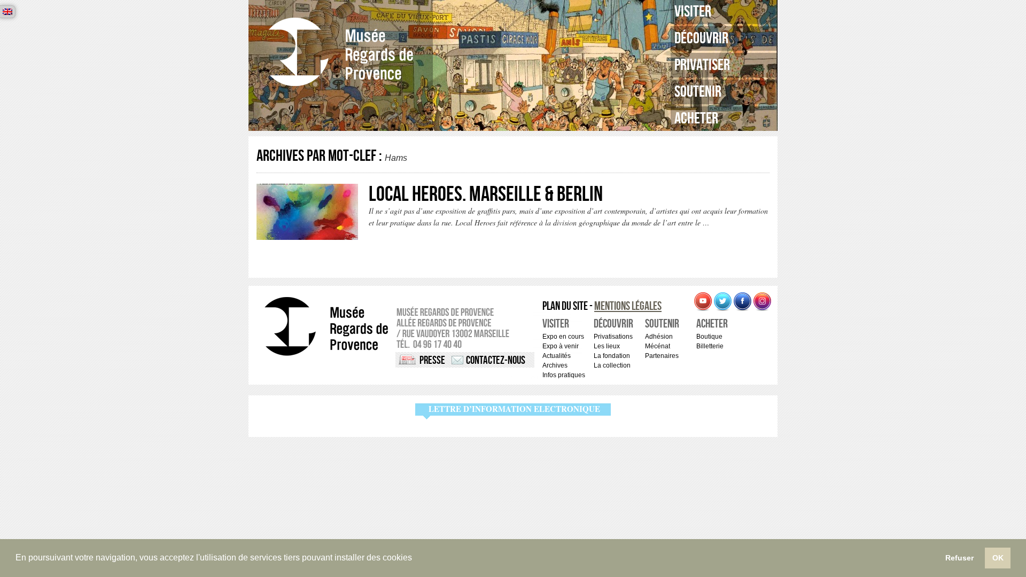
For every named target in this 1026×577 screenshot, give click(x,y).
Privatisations (613, 336)
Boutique (709, 336)
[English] (7, 12)
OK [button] (998, 557)
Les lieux (607, 346)
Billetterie (710, 346)
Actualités (556, 356)
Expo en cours (563, 336)
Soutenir (697, 92)
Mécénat (657, 346)
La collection (612, 365)
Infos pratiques (563, 375)
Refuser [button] (959, 557)
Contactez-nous (495, 360)
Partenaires (662, 356)
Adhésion (659, 336)
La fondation (612, 356)
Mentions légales (628, 306)
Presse (432, 360)
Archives (555, 365)
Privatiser (702, 65)
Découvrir (701, 38)
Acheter (696, 118)
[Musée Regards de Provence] (340, 52)
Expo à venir (560, 346)
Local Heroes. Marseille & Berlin (486, 194)
